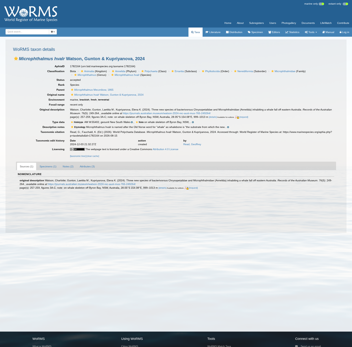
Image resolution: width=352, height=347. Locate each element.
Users (272, 22)
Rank (61, 84)
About (240, 22)
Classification (56, 71)
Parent (60, 89)
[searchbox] (26, 31)
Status (60, 79)
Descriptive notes (54, 127)
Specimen (257, 32)
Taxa (197, 32)
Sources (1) (26, 166)
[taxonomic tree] (78, 156)
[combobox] (27, 31)
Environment (57, 99)
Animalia (89, 71)
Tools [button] (311, 32)
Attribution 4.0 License (165, 149)
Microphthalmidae (285, 71)
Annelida (120, 71)
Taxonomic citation (53, 131)
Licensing (58, 149)
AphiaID (60, 66)
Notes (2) (68, 166)
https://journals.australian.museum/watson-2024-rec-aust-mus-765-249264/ (167, 113)
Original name (56, 94)
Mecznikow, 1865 (93, 89)
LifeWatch (326, 22)
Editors (275, 32)
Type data (58, 122)
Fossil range (57, 104)
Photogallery (289, 22)
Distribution (235, 32)
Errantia (179, 71)
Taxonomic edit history (50, 140)
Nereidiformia (245, 71)
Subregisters (256, 22)
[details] (213, 117)
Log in (345, 32)
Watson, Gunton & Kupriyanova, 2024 (109, 94)
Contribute (343, 22)
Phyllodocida (212, 71)
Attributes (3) (87, 166)
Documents (308, 22)
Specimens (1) (48, 166)
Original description (52, 109)
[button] (16, 58)
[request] (243, 117)
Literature (215, 32)
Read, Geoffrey (192, 144)
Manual (329, 32)
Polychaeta (151, 71)
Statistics (293, 32)
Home (227, 22)
